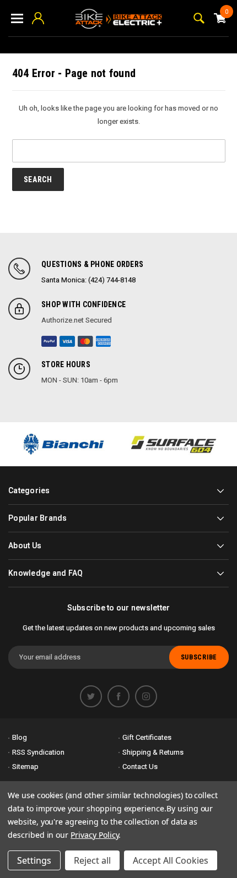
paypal (49, 341)
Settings (34, 860)
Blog (19, 737)
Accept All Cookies (170, 860)
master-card (85, 341)
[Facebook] (118, 696)
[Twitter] (91, 696)
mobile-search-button (199, 18)
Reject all (92, 860)
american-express (103, 341)
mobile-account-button (38, 18)
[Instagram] (146, 696)
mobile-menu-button (17, 18)
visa (67, 341)
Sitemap (25, 766)
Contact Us (140, 766)
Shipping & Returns (153, 752)
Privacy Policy (94, 835)
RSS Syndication (38, 752)
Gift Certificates (146, 737)
